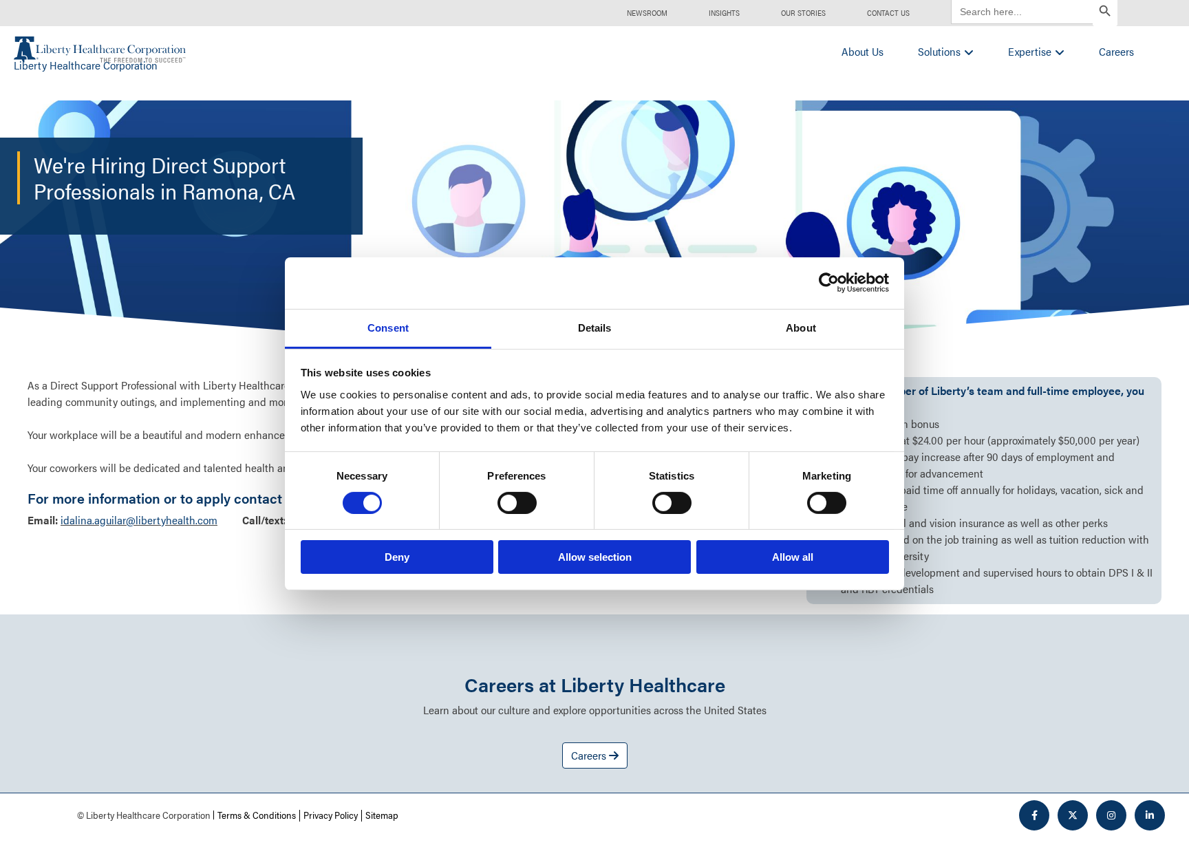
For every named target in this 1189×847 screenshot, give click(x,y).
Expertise (1029, 51)
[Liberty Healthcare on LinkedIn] (1150, 815)
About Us (862, 51)
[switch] (517, 503)
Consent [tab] (388, 327)
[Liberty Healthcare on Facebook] (1034, 815)
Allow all (792, 557)
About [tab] (801, 327)
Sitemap (381, 815)
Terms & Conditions (256, 815)
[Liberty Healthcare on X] (1073, 815)
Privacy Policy (330, 815)
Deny (397, 557)
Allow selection (595, 557)
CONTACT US (888, 13)
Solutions (939, 51)
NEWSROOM (647, 13)
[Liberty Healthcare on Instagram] (1111, 815)
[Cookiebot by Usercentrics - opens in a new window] (829, 282)
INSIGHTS (724, 13)
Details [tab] (595, 327)
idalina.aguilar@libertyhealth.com (139, 520)
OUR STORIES (803, 13)
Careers (1116, 51)
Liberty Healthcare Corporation (86, 65)
